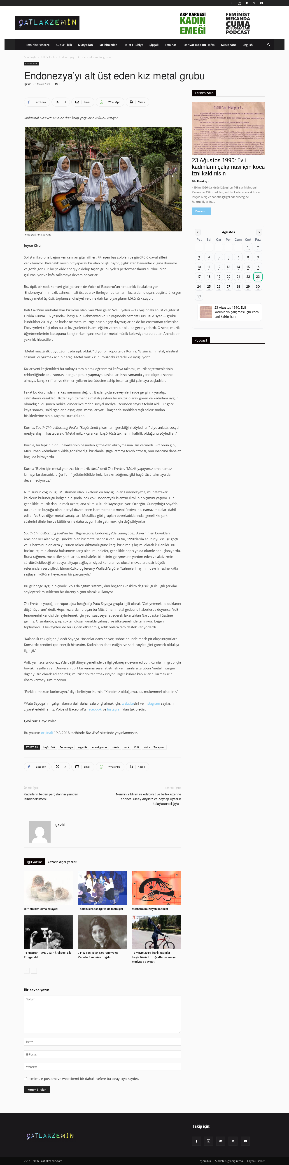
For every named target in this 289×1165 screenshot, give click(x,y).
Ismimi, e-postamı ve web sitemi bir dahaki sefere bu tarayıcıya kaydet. (84, 1078)
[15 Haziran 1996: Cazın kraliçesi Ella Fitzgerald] (48, 932)
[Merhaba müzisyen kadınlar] (156, 888)
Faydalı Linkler (256, 1161)
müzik (115, 747)
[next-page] (34, 971)
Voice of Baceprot (154, 747)
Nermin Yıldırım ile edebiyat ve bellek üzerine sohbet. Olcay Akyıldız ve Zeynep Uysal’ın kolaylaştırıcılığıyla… (148, 799)
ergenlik (82, 747)
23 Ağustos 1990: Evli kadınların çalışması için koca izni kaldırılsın (228, 167)
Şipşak (153, 45)
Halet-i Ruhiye (133, 45)
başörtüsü (49, 747)
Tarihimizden (108, 45)
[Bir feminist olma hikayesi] (48, 888)
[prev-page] (27, 971)
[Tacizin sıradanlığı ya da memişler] (102, 888)
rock (126, 747)
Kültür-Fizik (64, 45)
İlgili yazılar (34, 862)
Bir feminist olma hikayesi (41, 909)
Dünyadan (85, 45)
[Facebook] (231, 3)
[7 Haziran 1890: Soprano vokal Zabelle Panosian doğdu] (102, 932)
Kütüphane (228, 45)
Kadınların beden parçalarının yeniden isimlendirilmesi (51, 796)
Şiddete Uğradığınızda (229, 1161)
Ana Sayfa (30, 57)
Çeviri (27, 84)
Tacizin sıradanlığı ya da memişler (100, 909)
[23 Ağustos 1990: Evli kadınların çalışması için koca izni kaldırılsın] (228, 128)
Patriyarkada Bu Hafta (199, 45)
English (248, 45)
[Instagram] (239, 3)
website (128, 703)
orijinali (47, 732)
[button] (268, 44)
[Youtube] (261, 3)
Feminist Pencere (37, 45)
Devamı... (201, 211)
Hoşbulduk (204, 1161)
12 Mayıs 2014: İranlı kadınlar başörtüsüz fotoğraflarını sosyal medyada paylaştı (154, 957)
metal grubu (99, 747)
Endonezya (66, 747)
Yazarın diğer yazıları (62, 862)
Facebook (94, 709)
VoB (136, 747)
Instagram (152, 703)
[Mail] (246, 3)
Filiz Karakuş (199, 181)
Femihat (170, 45)
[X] (254, 3)
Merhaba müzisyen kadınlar (150, 909)
